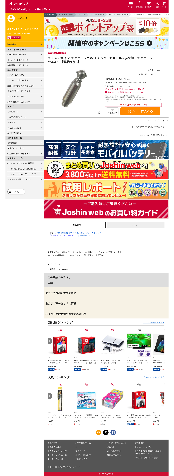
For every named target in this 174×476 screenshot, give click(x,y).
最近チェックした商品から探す (20, 86)
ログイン (16, 192)
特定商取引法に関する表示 (18, 154)
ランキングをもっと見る (153, 323)
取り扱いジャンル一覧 (57, 455)
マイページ (80, 451)
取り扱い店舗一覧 (55, 459)
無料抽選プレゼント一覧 (17, 65)
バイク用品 (81, 15)
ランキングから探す (16, 96)
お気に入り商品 (54, 447)
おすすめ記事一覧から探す (18, 102)
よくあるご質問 (14, 128)
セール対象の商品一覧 (16, 55)
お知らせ (11, 122)
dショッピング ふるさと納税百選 (21, 169)
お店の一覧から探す (16, 75)
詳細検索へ (11, 44)
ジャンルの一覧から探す (17, 80)
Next (162, 341)
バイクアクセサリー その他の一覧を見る (147, 127)
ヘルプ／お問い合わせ (16, 117)
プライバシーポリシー (16, 148)
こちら (77, 467)
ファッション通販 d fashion (19, 179)
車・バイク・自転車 (66, 15)
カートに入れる (140, 111)
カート (78, 447)
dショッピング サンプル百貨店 (20, 163)
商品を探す (52, 443)
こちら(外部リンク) (84, 235)
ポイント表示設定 (83, 455)
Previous (50, 341)
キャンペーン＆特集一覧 (17, 60)
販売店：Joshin (154, 70)
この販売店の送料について (148, 74)
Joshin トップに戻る (155, 121)
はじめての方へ (14, 133)
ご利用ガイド (13, 112)
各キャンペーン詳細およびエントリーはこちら (125, 92)
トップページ (50, 15)
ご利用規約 (12, 143)
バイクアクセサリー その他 (118, 15)
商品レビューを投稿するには (152, 135)
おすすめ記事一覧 (83, 443)
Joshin (50, 283)
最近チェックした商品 (57, 451)
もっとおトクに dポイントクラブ (21, 174)
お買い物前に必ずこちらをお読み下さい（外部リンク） (79, 233)
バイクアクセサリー (97, 15)
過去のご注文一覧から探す (18, 91)
